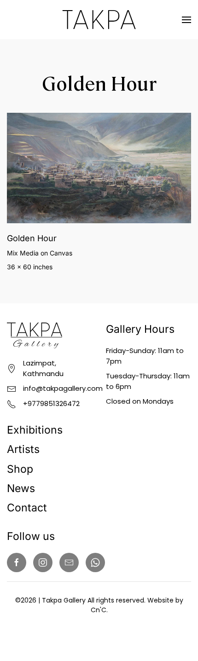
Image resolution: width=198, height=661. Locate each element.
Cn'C (98, 610)
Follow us (31, 536)
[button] (186, 20)
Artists (23, 449)
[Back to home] (99, 20)
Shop (20, 469)
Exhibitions (35, 429)
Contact (27, 507)
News (21, 488)
